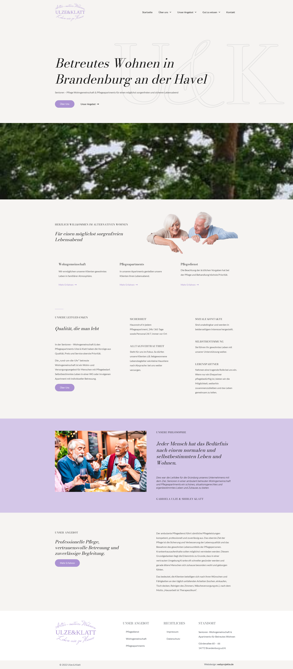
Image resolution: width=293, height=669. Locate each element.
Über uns (163, 12)
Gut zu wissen (210, 12)
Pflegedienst (132, 631)
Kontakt (230, 12)
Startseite (147, 12)
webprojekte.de (225, 664)
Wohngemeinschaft (136, 638)
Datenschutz (173, 638)
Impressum (172, 631)
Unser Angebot (185, 12)
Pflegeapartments (135, 645)
